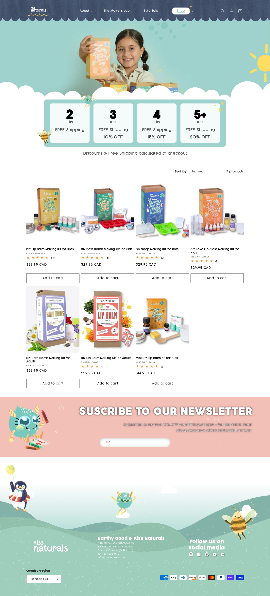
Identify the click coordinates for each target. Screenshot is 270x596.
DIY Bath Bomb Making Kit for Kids (106, 249)
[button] (85, 11)
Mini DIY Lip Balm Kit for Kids (157, 358)
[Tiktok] (199, 555)
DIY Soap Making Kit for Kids (157, 249)
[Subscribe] (166, 442)
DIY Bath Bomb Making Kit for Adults (48, 360)
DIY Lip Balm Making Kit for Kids (50, 249)
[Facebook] (207, 555)
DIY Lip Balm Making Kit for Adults (106, 358)
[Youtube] (215, 555)
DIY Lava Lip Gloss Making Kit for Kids (215, 251)
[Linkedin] (223, 555)
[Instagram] (191, 555)
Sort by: (181, 171)
